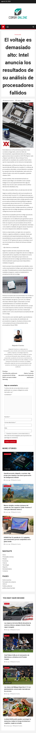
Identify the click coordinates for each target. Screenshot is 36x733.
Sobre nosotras (7, 580)
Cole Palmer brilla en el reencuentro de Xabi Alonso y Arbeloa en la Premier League (16, 657)
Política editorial (7, 586)
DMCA (5, 584)
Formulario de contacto (9, 582)
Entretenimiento (7, 569)
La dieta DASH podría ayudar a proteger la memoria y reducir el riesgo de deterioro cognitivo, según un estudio (17, 721)
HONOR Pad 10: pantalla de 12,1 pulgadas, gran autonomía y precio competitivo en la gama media (17, 539)
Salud (6, 699)
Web (5, 428)
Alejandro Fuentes (9, 100)
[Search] (33, 26)
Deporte (5, 567)
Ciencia (5, 563)
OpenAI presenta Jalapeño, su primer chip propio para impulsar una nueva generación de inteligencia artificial (17, 475)
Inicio (4, 555)
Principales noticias (8, 557)
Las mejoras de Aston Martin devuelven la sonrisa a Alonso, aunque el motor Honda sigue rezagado (17, 625)
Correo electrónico (10, 422)
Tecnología (17, 34)
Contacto (5, 571)
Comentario (8, 394)
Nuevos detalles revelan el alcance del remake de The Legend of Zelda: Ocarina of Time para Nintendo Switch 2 (18, 507)
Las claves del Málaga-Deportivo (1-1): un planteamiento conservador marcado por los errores (17, 689)
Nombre (7, 416)
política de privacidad (9, 588)
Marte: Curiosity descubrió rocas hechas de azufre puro (25, 374)
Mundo (5, 559)
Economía (5, 561)
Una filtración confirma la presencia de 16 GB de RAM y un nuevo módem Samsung (10, 375)
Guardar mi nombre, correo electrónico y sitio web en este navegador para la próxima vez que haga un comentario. (18, 435)
